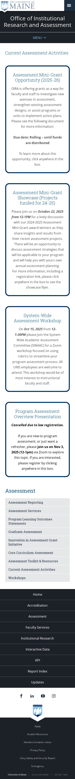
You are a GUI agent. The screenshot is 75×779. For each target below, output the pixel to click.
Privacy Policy (37, 750)
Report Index (37, 671)
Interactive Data (38, 649)
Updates (37, 682)
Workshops (17, 578)
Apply (38, 726)
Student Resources (37, 734)
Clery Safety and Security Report (37, 758)
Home (37, 594)
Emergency (37, 766)
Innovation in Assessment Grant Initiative (32, 542)
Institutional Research (37, 638)
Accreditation (37, 605)
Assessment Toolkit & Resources (33, 561)
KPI (37, 660)
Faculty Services (37, 627)
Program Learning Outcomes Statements (30, 521)
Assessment (37, 616)
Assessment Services (24, 511)
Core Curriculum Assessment (30, 553)
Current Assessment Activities (31, 569)
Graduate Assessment (25, 532)
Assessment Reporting (25, 502)
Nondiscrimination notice (37, 742)
